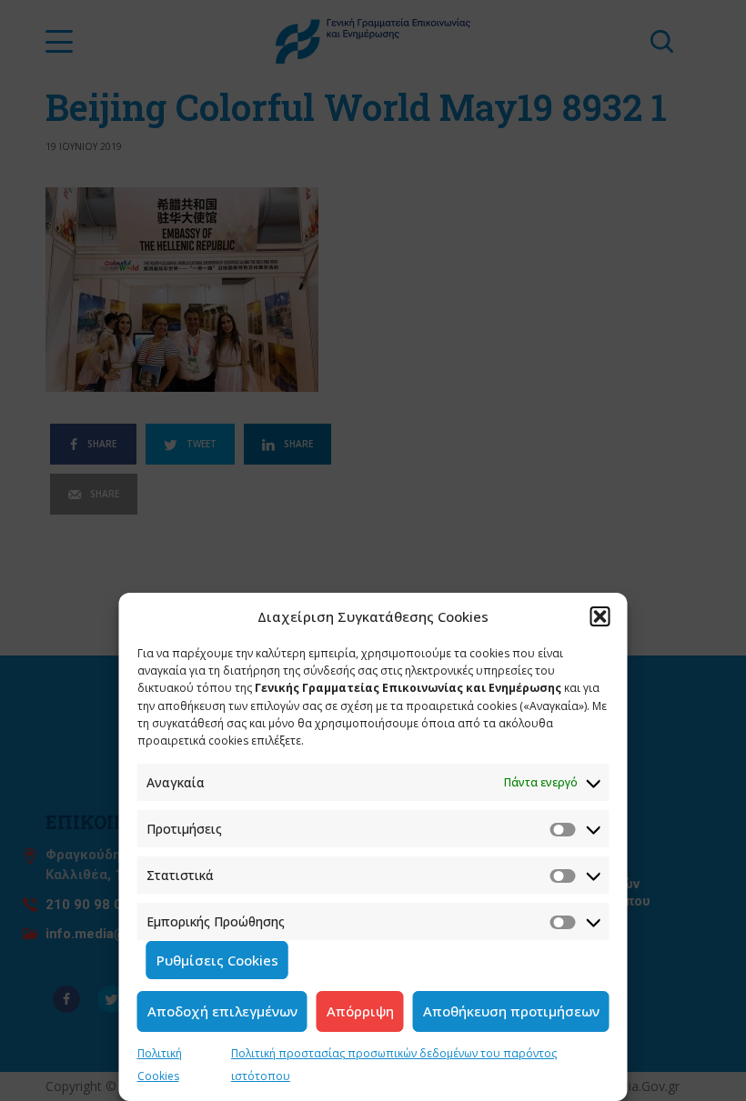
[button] (600, 616)
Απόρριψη (360, 1011)
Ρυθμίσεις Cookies (217, 960)
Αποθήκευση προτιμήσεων (511, 1011)
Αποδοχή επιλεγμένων (222, 1011)
